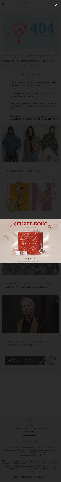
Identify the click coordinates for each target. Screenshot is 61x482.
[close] (56, 5)
